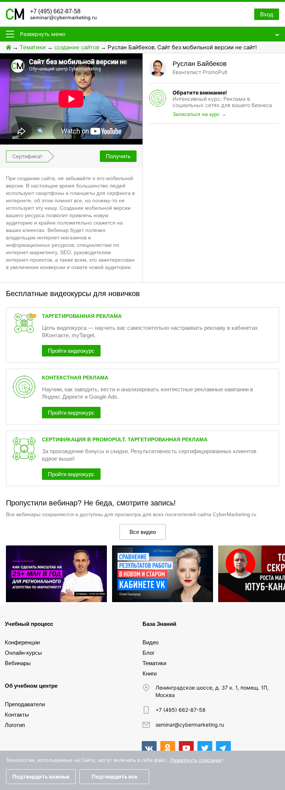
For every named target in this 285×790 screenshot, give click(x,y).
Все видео (143, 532)
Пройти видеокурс (71, 351)
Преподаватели (25, 704)
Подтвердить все (114, 776)
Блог (148, 653)
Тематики (33, 47)
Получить (118, 156)
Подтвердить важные (40, 776)
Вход (266, 14)
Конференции (22, 642)
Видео (150, 642)
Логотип (15, 725)
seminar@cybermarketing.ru (63, 17)
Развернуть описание (196, 760)
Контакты (17, 714)
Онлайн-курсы (23, 653)
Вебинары (18, 663)
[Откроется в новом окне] (149, 748)
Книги (149, 673)
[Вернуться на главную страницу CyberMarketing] (15, 17)
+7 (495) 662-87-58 (55, 11)
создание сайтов (76, 47)
